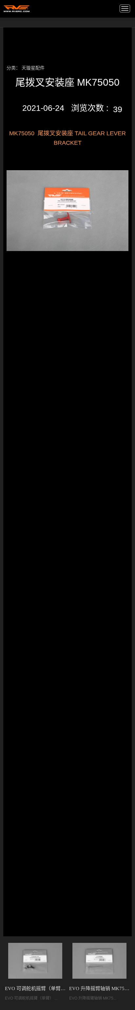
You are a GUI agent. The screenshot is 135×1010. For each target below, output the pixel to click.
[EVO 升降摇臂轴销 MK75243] (99, 961)
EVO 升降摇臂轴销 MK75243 (99, 988)
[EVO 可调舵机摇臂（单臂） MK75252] (35, 961)
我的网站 (16, 8)
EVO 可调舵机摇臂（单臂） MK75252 (35, 988)
